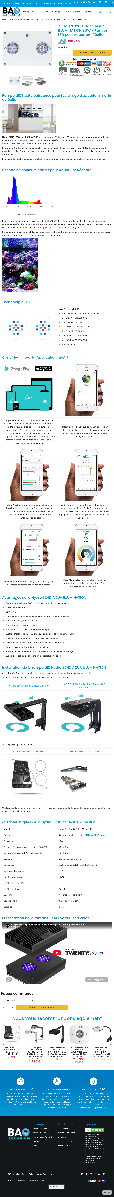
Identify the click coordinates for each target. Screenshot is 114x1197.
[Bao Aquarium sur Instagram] (110, 2)
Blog (76, 2)
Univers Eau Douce (52, 12)
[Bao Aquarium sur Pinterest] (106, 2)
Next (50, 48)
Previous (5, 48)
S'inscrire (97, 1130)
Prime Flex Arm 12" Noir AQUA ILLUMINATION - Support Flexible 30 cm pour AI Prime (101, 1052)
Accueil (4, 19)
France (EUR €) (55, 1186)
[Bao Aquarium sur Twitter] (100, 2)
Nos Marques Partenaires (44, 1137)
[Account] (105, 12)
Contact (88, 12)
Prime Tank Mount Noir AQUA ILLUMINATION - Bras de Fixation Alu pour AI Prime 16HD (57, 1052)
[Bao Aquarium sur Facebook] (103, 2)
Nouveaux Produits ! (41, 1141)
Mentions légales (20, 1174)
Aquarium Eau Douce (42, 1133)
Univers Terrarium (72, 12)
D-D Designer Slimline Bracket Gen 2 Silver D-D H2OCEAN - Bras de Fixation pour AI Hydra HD (34, 1053)
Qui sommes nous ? (66, 1141)
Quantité (62, 47)
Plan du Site (63, 1145)
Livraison (62, 1137)
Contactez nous (64, 1129)
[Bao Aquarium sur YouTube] (112, 2)
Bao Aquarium (20, 1181)
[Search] (99, 12)
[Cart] (110, 12)
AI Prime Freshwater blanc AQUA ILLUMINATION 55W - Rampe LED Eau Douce (79, 1052)
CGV (10, 1174)
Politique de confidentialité (94, 1148)
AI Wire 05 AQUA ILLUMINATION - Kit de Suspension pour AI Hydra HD (12, 1050)
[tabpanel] (14, 81)
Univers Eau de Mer (30, 12)
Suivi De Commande (88, 2)
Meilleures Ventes (15, 19)
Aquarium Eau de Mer (42, 1129)
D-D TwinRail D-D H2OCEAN (84, 751)
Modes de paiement (66, 1133)
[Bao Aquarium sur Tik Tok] (112, 5)
